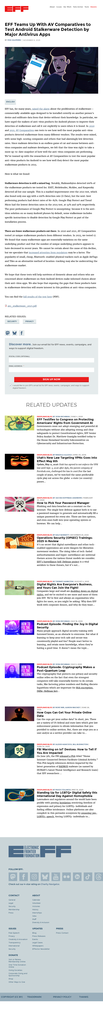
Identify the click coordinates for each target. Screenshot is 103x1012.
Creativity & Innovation (18, 939)
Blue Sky (45, 876)
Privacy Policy (62, 997)
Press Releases (38, 936)
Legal (11, 903)
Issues (59, 7)
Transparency (14, 942)
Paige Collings (63, 790)
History (35, 909)
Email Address (15, 366)
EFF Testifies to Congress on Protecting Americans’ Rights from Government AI (65, 421)
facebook (23, 876)
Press (11, 913)
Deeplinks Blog (44, 417)
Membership (14, 909)
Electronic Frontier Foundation (16, 9)
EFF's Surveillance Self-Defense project (58, 561)
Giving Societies (15, 970)
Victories (36, 906)
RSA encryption (84, 687)
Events (35, 939)
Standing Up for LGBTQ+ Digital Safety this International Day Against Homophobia (67, 794)
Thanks (83, 997)
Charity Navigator (50, 884)
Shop (11, 979)
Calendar (36, 900)
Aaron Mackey (72, 707)
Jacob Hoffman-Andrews (69, 498)
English (10, 102)
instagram (34, 876)
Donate (94, 7)
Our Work (67, 7)
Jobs (34, 916)
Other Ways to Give (17, 982)
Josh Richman (63, 417)
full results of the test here (37, 296)
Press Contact (62, 933)
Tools (87, 7)
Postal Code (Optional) (19, 356)
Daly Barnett (62, 535)
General (12, 900)
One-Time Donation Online (17, 966)
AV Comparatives (25, 130)
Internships (37, 913)
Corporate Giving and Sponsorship (18, 974)
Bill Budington (80, 744)
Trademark (34, 997)
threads (98, 876)
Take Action (78, 7)
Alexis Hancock (64, 744)
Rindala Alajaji (63, 455)
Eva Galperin (14, 40)
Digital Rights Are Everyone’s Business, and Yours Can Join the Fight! (64, 586)
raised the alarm (41, 108)
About (52, 7)
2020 (91, 126)
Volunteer (36, 903)
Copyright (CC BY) (12, 997)
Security (12, 321)
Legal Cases (37, 942)
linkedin (77, 876)
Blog (34, 933)
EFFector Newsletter (41, 949)
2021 (12, 130)
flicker (66, 876)
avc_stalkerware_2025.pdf (22, 306)
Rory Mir (60, 707)
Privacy (29, 321)
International (14, 946)
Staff (34, 919)
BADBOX (63, 766)
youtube (56, 876)
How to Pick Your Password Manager (63, 503)
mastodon (13, 876)
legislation (65, 802)
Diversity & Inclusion (40, 922)
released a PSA (67, 756)
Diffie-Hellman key (47, 691)
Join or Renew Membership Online (17, 960)
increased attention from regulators (48, 252)
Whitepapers (37, 946)
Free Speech (14, 933)
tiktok (88, 876)
